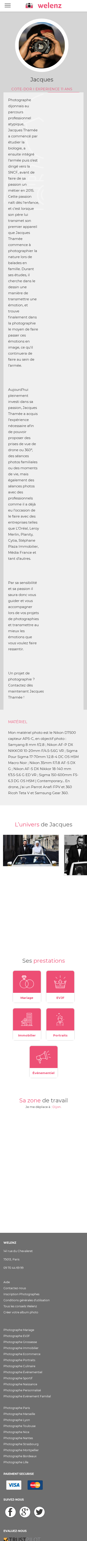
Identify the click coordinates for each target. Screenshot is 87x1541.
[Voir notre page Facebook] (10, 1512)
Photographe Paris (16, 1408)
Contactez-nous (14, 1288)
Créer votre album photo (20, 1312)
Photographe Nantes (18, 1438)
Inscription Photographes (21, 1294)
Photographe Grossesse (20, 1342)
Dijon (56, 1107)
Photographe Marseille (19, 1414)
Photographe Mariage (18, 1330)
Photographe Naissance (20, 1384)
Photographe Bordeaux (19, 1456)
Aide (6, 1282)
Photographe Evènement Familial (27, 1396)
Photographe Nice (16, 1432)
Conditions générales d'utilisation (26, 1300)
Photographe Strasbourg (21, 1444)
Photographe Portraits (19, 1360)
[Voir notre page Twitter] (39, 1512)
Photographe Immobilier (21, 1348)
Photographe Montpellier (21, 1450)
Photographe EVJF (16, 1336)
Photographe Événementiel (22, 1372)
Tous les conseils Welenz (20, 1306)
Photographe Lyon (16, 1420)
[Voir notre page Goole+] (25, 1512)
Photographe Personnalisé (22, 1390)
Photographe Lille (15, 1462)
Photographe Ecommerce (21, 1354)
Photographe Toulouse (19, 1426)
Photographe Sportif (17, 1378)
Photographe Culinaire (19, 1366)
